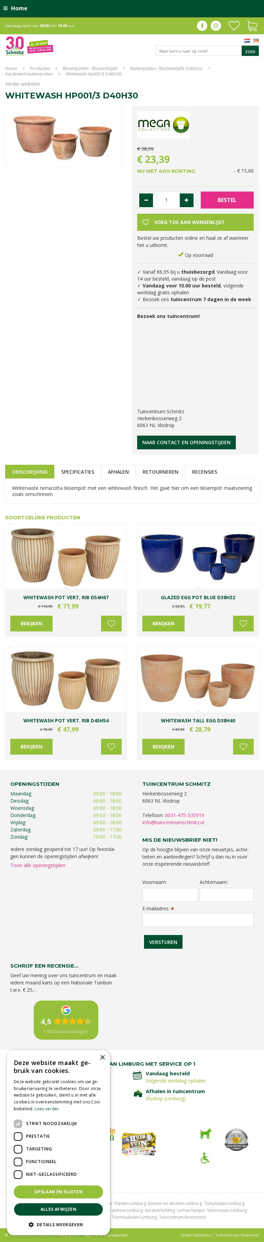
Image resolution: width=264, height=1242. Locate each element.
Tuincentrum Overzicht (237, 1235)
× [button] (102, 1057)
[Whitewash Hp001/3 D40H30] (63, 134)
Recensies (204, 472)
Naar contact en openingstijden (186, 442)
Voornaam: (154, 882)
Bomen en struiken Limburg (175, 1203)
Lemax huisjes (191, 1210)
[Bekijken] (252, 25)
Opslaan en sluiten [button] (58, 1192)
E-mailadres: (158, 908)
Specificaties (77, 472)
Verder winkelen (22, 84)
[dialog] (58, 1142)
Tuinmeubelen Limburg (134, 1217)
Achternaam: (214, 882)
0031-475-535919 (184, 815)
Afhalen (118, 472)
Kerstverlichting (160, 1210)
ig (216, 26)
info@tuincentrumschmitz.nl (173, 822)
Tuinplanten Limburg (224, 1203)
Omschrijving (29, 472)
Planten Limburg (130, 1203)
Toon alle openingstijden (37, 865)
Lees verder (47, 1109)
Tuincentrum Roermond (182, 1217)
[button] (58, 1224)
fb (202, 26)
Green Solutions (196, 1235)
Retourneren (160, 472)
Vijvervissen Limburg (227, 1210)
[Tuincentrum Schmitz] (29, 46)
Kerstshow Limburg (124, 1210)
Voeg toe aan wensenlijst (111, 623)
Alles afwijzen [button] (59, 1209)
